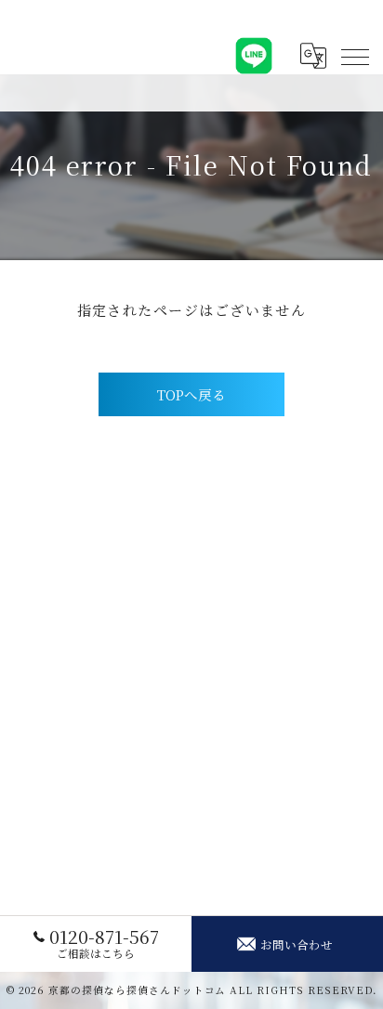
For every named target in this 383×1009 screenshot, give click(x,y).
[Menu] (354, 55)
